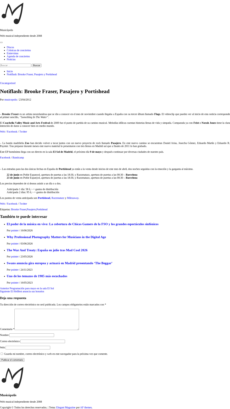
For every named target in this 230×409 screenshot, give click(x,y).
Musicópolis (6, 30)
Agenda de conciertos (18, 56)
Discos (10, 47)
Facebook (12, 131)
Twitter (23, 131)
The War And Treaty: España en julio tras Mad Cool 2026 (47, 250)
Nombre (4, 335)
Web (2, 131)
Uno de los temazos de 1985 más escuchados (37, 276)
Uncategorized (7, 83)
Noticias (11, 59)
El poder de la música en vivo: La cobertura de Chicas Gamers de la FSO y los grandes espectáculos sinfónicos (82, 224)
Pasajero (31, 209)
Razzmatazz (58, 198)
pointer (15, 230)
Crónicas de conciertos (19, 50)
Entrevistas (12, 53)
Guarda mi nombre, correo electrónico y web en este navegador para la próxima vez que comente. (56, 353)
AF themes (86, 407)
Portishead (44, 198)
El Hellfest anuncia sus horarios (22, 291)
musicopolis (11, 99)
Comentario (7, 329)
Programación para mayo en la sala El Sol (27, 288)
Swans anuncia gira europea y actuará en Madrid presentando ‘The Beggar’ (59, 263)
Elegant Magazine (65, 407)
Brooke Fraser (18, 209)
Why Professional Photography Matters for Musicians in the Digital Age (56, 237)
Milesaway (72, 198)
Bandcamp (18, 157)
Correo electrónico (10, 341)
